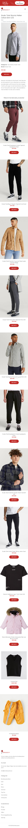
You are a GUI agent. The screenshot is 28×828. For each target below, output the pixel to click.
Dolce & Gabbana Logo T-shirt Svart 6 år (14, 594)
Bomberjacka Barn (6, 779)
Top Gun (3, 792)
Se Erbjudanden (20, 3)
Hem (2, 20)
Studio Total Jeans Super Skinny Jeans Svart (14, 551)
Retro (2, 787)
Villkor (2, 812)
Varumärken (11, 64)
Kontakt (3, 809)
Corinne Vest (14, 681)
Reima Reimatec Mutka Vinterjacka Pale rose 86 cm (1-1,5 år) (14, 637)
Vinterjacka (4, 797)
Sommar (3, 789)
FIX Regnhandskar (14, 733)
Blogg (2, 807)
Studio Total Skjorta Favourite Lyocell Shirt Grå (14, 377)
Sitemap (3, 817)
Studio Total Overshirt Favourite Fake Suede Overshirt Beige (14, 261)
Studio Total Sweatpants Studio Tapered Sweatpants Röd (14, 146)
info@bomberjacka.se (6, 770)
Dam (2, 781)
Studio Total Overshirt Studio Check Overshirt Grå (14, 493)
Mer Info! (6, 74)
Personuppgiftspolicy (6, 815)
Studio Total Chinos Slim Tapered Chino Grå (14, 319)
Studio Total (17, 64)
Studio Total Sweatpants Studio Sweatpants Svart (14, 434)
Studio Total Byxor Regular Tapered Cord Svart (14, 204)
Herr (2, 784)
